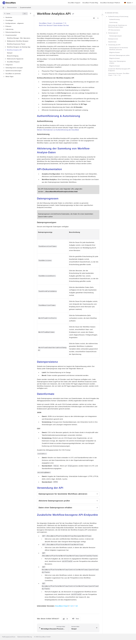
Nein (77, 618)
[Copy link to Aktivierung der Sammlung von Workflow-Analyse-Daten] (58, 152)
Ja (67, 618)
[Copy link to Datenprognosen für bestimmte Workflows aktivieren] (90, 494)
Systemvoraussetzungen (14, 70)
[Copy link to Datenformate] (57, 394)
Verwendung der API (114, 44)
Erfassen (8, 26)
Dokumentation (12, 7)
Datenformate (112, 42)
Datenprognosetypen (115, 36)
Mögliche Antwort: (114, 52)
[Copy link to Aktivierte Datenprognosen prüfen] (72, 500)
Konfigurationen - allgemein (15, 23)
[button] (15, 13)
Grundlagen (9, 20)
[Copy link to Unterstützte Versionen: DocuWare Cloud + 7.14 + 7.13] (80, 605)
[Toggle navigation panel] (34, 15)
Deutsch (129, 2)
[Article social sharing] (93, 18)
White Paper (10, 76)
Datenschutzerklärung (24, 637)
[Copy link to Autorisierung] (52, 134)
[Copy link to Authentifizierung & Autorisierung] (83, 116)
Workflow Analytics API (14, 50)
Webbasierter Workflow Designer (17, 41)
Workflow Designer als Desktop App (18, 47)
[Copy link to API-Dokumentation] (64, 169)
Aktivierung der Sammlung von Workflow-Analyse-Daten (117, 26)
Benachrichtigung (12, 56)
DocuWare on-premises (13, 73)
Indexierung (9, 29)
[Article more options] (97, 18)
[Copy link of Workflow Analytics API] (73, 13)
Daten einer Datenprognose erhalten (117, 62)
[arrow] (107, 17)
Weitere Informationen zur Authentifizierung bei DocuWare (58, 130)
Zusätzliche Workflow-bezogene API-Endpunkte (119, 69)
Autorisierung (113, 22)
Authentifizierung (114, 19)
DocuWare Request (13, 61)
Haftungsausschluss (8, 637)
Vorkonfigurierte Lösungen (14, 67)
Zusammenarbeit (25, 7)
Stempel (9, 53)
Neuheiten (9, 17)
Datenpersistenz (113, 39)
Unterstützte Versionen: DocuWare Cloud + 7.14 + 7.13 (118, 74)
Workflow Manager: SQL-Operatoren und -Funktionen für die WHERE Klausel (19, 38)
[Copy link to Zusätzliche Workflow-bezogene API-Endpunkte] (39, 518)
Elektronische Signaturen (15, 59)
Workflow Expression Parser (16, 44)
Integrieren (9, 64)
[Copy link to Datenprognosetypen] (59, 222)
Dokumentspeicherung (13, 32)
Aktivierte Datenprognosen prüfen (119, 55)
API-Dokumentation (114, 30)
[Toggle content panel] (102, 14)
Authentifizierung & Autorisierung (118, 16)
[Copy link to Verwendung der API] (66, 488)
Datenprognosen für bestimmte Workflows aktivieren (118, 48)
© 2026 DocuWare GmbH (42, 637)
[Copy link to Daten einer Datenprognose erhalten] (75, 507)
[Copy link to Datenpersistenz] (60, 362)
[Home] (9, 3)
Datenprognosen (113, 33)
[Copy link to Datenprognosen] (61, 198)
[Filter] (30, 13)
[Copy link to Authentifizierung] (55, 121)
